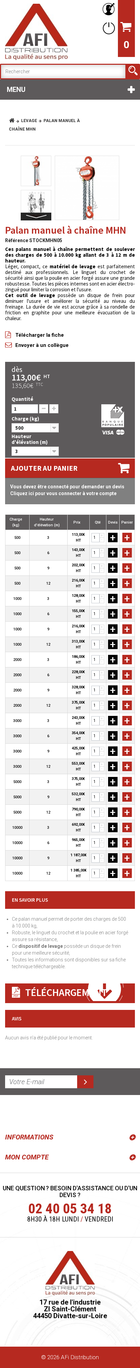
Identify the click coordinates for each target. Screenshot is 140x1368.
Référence (16, 240)
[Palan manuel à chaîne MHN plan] (36, 205)
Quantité (22, 399)
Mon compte (27, 1157)
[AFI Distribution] (36, 32)
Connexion (107, 28)
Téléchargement (66, 992)
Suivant (36, 216)
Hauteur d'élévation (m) (30, 439)
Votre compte (107, 9)
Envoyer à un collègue (42, 345)
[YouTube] (27, 1112)
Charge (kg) (26, 419)
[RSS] (11, 1112)
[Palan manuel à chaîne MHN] (87, 188)
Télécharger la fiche (39, 335)
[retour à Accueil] (14, 121)
